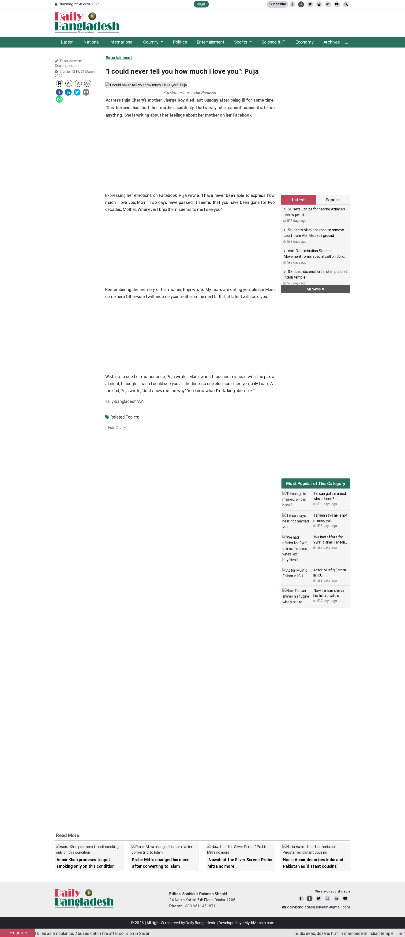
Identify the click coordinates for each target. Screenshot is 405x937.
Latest (67, 42)
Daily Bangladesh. (201, 922)
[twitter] (310, 4)
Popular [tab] (333, 199)
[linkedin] (328, 4)
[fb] (292, 4)
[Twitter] (319, 898)
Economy (304, 42)
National (91, 42)
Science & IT (273, 42)
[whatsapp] (59, 99)
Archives (331, 42)
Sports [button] (241, 42)
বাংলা (201, 4)
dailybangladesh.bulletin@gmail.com (318, 907)
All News (314, 289)
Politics (180, 42)
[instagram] (327, 898)
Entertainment (210, 42)
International (121, 42)
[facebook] (59, 92)
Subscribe (277, 4)
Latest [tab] (298, 199)
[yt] (337, 4)
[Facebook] (301, 898)
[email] (86, 92)
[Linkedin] (336, 898)
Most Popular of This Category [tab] (315, 483)
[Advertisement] (77, 177)
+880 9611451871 (192, 906)
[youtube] (345, 898)
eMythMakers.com (258, 922)
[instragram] (319, 4)
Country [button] (151, 42)
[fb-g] (301, 4)
